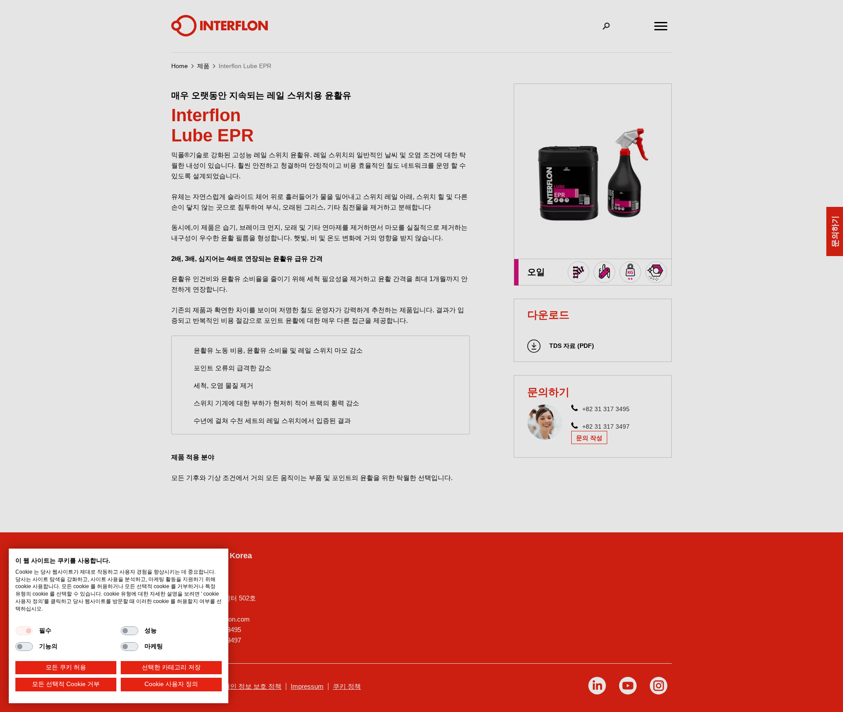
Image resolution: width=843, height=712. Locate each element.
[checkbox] (24, 630)
